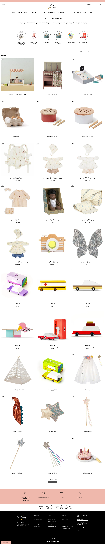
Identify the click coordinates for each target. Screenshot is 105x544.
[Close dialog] (72, 254)
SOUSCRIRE (41, 289)
